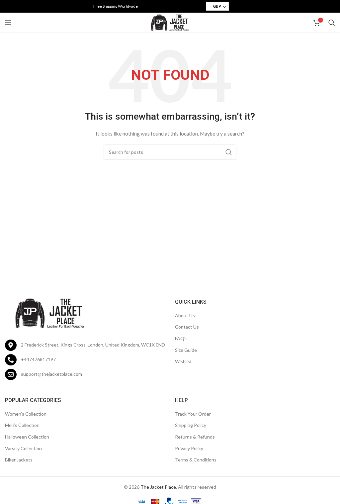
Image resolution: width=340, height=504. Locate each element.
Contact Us (187, 327)
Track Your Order (193, 414)
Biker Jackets (19, 459)
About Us (185, 315)
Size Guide (186, 350)
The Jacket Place (158, 487)
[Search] (331, 22)
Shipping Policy (190, 425)
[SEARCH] (228, 152)
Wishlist (183, 361)
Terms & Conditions (195, 459)
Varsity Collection (23, 448)
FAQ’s (181, 338)
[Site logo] (170, 22)
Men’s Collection (22, 425)
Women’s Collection (25, 414)
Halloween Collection (27, 437)
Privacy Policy (189, 448)
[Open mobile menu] (8, 22)
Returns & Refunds (195, 437)
